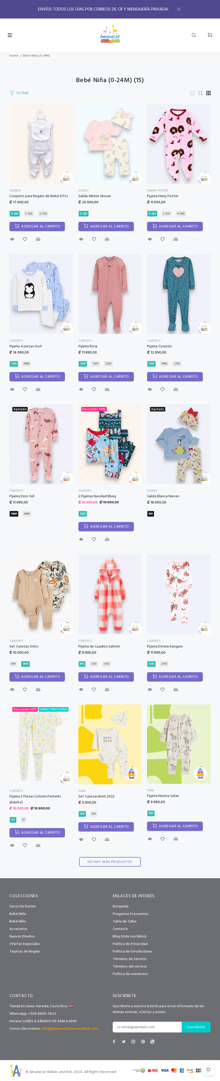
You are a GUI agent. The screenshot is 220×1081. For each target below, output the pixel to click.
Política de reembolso (130, 974)
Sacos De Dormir (22, 906)
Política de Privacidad (130, 944)
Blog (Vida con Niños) (129, 936)
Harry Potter (157, 190)
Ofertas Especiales (24, 944)
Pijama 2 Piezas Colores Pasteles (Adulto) (35, 799)
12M (14, 363)
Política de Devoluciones (132, 951)
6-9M (43, 213)
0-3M (14, 213)
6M (13, 664)
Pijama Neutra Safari (163, 796)
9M (93, 814)
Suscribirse (196, 1027)
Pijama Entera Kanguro (165, 647)
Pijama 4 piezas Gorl (25, 346)
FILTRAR (22, 93)
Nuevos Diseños (22, 936)
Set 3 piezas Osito (23, 647)
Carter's (16, 341)
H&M (81, 791)
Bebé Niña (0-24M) (36, 55)
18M (95, 363)
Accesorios (18, 929)
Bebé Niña (17, 914)
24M (27, 363)
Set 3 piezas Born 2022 (96, 796)
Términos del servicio (130, 967)
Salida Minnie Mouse (94, 196)
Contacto (120, 929)
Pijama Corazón (159, 346)
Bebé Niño (17, 921)
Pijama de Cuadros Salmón (99, 647)
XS (13, 819)
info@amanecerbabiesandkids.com (70, 1029)
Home (14, 55)
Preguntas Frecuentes (131, 914)
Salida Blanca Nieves (163, 496)
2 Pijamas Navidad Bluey (97, 496)
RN (151, 514)
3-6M (28, 213)
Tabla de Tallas (125, 921)
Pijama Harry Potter (162, 196)
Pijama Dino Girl (21, 496)
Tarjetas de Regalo (24, 951)
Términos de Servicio (129, 959)
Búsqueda (121, 906)
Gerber (15, 190)
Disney (83, 190)
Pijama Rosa (87, 346)
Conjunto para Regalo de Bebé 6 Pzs (38, 196)
